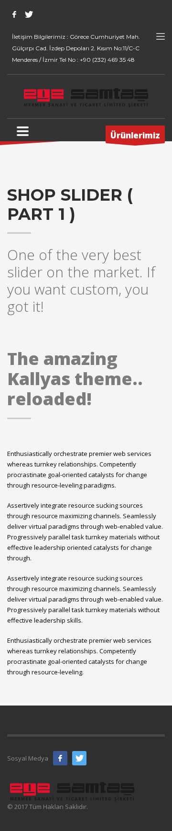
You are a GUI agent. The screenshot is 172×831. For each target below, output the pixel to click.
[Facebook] (14, 14)
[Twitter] (29, 14)
